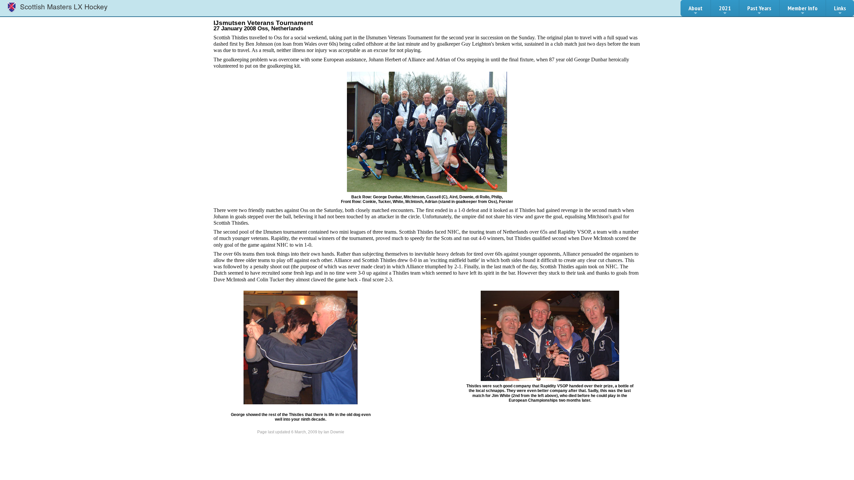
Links (840, 8)
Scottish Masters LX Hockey (62, 6)
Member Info (803, 8)
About (696, 8)
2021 (725, 8)
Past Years (759, 8)
